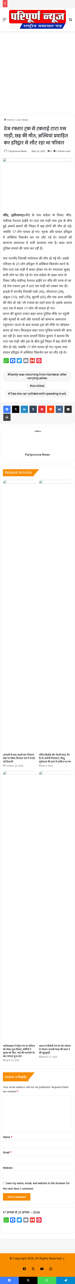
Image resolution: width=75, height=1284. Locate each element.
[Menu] (4, 21)
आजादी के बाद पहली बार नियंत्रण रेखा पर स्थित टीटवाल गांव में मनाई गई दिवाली (19, 758)
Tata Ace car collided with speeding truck (38, 394)
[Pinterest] (42, 409)
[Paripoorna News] (37, 19)
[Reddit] (50, 409)
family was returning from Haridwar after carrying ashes (38, 376)
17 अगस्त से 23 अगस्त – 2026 (21, 1212)
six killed (38, 386)
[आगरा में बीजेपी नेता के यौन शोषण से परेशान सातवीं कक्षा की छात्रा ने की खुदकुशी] (55, 906)
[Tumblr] (33, 409)
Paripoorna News (18, 151)
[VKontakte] (59, 409)
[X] (15, 409)
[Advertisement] (37, 74)
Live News (22, 119)
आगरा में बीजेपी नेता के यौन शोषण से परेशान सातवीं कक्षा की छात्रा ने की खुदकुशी (55, 1049)
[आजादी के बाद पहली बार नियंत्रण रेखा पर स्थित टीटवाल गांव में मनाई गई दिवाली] (19, 615)
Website (8, 1167)
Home (10, 119)
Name (7, 1137)
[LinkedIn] (24, 409)
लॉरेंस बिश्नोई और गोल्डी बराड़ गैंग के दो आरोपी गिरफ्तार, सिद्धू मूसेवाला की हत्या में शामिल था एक (55, 758)
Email (7, 1152)
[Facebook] (7, 409)
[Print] (7, 417)
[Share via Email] (68, 409)
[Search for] (70, 21)
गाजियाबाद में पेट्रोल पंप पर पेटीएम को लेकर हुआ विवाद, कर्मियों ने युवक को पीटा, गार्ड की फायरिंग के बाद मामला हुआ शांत (19, 1051)
